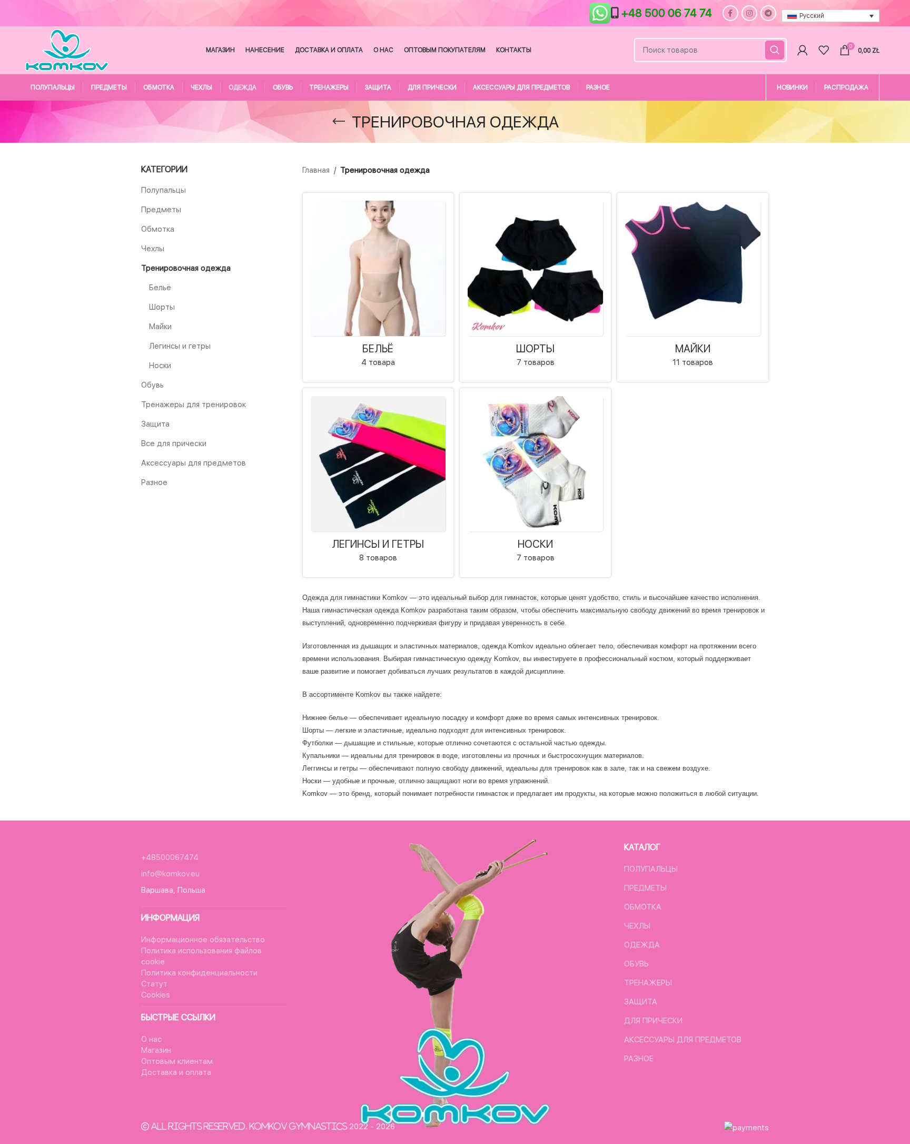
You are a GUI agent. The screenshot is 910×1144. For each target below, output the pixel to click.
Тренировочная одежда (186, 268)
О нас (151, 1039)
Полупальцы (163, 190)
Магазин (156, 1050)
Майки (160, 326)
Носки (160, 365)
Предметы (161, 209)
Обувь (152, 385)
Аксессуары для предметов (193, 463)
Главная (316, 170)
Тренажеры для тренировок (193, 404)
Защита (155, 424)
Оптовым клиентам (177, 1061)
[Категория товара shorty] (535, 287)
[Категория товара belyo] (378, 287)
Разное (154, 482)
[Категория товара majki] (692, 287)
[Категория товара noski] (535, 482)
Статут (154, 984)
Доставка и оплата (176, 1072)
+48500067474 (170, 857)
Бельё (160, 287)
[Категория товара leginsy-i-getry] (378, 482)
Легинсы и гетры (180, 346)
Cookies (155, 995)
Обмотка (157, 229)
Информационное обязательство (203, 939)
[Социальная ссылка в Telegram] (768, 13)
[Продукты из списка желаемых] (823, 50)
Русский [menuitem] (811, 15)
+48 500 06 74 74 (666, 12)
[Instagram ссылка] (749, 13)
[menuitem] (830, 16)
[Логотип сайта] (66, 49)
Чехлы (152, 248)
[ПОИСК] (774, 50)
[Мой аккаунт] (802, 50)
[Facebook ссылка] (730, 13)
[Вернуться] (338, 121)
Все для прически (173, 443)
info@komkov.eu (170, 874)
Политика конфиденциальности (199, 973)
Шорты (162, 307)
